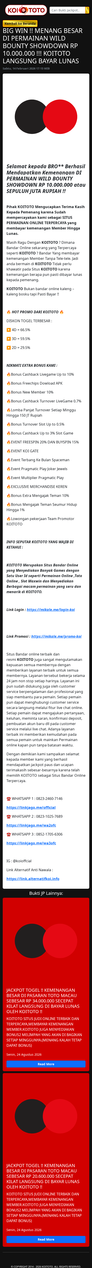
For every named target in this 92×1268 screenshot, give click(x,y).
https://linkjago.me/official (31, 807)
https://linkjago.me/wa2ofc (31, 825)
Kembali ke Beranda (20, 23)
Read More (46, 1064)
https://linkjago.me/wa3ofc (31, 843)
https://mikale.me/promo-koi (56, 636)
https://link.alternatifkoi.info (32, 878)
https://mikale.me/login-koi (51, 609)
